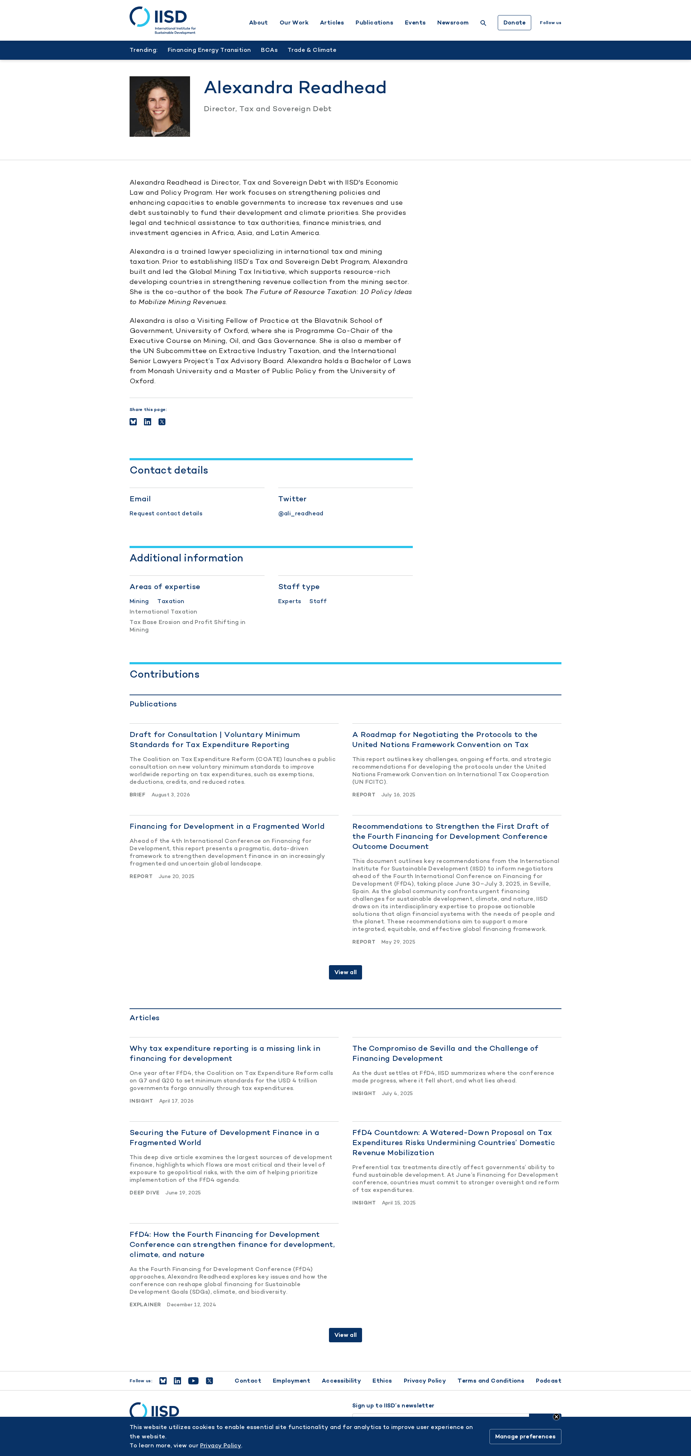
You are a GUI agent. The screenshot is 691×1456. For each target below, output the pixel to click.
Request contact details (166, 513)
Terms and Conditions (490, 1380)
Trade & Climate (312, 50)
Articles (332, 22)
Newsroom (453, 22)
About (258, 22)
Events (415, 22)
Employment (291, 1380)
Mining (139, 601)
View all (345, 972)
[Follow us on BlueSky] (163, 1380)
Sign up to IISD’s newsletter (393, 1405)
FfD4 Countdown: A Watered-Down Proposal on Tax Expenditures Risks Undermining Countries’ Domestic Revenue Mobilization (453, 1142)
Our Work (294, 22)
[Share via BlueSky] (133, 421)
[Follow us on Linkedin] (177, 1380)
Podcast (548, 1380)
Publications (374, 22)
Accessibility (341, 1380)
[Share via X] (162, 421)
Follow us (550, 23)
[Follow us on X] (209, 1380)
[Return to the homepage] (163, 20)
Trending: (144, 50)
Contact (248, 1380)
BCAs (269, 50)
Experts (289, 601)
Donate (514, 22)
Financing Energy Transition (209, 50)
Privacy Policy (425, 1380)
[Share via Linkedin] (147, 421)
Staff (318, 601)
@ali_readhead (301, 513)
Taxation (170, 601)
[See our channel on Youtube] (193, 1380)
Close (556, 1416)
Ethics (382, 1380)
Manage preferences (525, 1436)
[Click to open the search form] (483, 23)
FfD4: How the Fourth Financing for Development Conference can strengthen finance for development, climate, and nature (232, 1244)
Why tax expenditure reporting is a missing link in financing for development (225, 1053)
